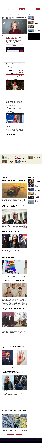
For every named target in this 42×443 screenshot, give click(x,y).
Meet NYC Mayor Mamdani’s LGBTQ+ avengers (12, 231)
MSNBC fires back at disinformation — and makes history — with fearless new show (23, 158)
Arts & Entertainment (37, 179)
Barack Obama (17, 64)
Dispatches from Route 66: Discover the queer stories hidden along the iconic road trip (14, 256)
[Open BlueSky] (8, 9)
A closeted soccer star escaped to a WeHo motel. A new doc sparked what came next (37, 199)
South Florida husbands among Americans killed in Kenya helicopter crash (37, 31)
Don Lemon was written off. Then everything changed (14, 280)
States (35, 200)
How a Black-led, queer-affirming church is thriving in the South (14, 309)
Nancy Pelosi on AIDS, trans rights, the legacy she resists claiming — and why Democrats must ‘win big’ (10, 161)
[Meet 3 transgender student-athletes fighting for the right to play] (31, 26)
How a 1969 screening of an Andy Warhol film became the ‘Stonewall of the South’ (10, 158)
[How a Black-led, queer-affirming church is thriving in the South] (14, 319)
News (35, 29)
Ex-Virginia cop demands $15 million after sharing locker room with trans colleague (37, 203)
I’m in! (21, 50)
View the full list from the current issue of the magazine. (15, 38)
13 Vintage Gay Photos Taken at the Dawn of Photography (37, 158)
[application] (34, 36)
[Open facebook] (7, 9)
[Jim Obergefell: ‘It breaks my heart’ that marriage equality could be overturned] (14, 216)
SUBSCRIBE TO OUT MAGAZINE (3, 9)
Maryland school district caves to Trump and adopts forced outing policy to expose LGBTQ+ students (37, 186)
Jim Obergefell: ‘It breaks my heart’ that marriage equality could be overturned (13, 206)
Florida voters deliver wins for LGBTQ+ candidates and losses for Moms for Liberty (37, 190)
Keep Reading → (17, 252)
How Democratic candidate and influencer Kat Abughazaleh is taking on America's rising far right (13, 372)
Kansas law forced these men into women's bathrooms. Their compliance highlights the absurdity (37, 194)
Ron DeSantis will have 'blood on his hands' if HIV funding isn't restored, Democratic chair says (13, 347)
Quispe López (3, 232)
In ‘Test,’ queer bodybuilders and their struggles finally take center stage (37, 181)
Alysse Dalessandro (3, 258)
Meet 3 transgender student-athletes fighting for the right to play (37, 27)
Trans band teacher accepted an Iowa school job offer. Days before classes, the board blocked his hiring (37, 24)
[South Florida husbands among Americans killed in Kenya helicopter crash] (31, 30)
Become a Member (21, 70)
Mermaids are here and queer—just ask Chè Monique (13, 180)
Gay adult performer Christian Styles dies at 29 (37, 19)
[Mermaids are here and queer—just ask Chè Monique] (14, 190)
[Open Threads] (9, 9)
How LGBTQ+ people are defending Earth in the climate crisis (14, 410)
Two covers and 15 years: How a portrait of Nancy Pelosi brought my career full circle (23, 161)
